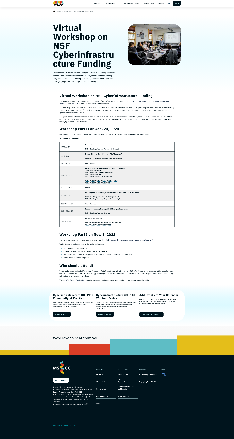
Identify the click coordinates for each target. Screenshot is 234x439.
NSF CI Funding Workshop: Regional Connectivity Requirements (107, 199)
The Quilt (75, 104)
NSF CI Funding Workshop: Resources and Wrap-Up (103, 222)
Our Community (102, 396)
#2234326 (78, 392)
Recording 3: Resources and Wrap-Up (98, 224)
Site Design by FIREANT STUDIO (65, 425)
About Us (97, 3)
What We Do (101, 382)
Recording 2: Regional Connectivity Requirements (102, 197)
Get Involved (110, 3)
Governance (101, 389)
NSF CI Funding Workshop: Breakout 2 (98, 213)
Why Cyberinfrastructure (76, 280)
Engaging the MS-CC (147, 382)
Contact (161, 3)
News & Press (149, 3)
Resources (143, 369)
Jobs (98, 403)
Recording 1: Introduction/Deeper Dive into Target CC (103, 158)
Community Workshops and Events (127, 388)
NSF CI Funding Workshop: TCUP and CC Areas (101, 180)
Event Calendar (124, 396)
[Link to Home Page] (54, 11)
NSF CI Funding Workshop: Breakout (97, 183)
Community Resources (129, 3)
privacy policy (82, 404)
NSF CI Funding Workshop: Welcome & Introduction (102, 149)
